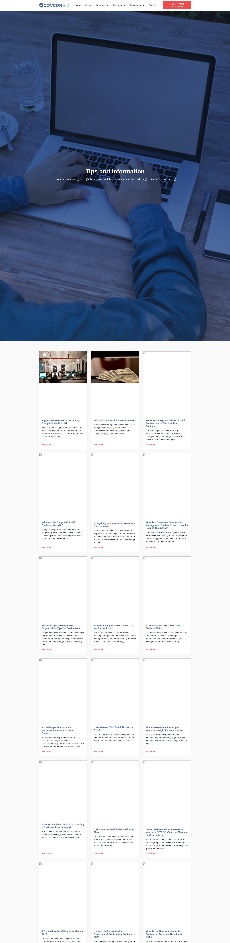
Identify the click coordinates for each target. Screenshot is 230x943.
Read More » (47, 444)
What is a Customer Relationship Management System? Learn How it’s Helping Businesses (167, 525)
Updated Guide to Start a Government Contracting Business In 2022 (115, 934)
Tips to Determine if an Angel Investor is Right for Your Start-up (165, 729)
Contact (153, 5)
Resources (135, 5)
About (88, 5)
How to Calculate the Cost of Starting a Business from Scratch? (63, 826)
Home (77, 5)
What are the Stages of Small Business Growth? (58, 524)
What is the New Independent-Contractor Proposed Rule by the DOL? (164, 934)
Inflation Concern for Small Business (115, 420)
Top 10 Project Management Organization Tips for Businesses (61, 627)
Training (100, 5)
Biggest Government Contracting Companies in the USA (60, 422)
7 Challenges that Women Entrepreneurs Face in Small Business (58, 730)
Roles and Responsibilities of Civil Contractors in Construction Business (165, 423)
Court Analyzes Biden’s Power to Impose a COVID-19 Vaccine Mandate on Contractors (167, 832)
